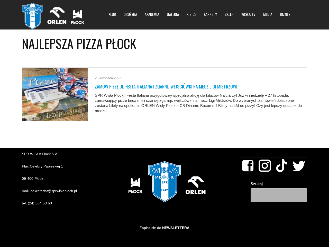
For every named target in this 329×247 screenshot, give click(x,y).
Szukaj (257, 184)
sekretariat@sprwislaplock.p (53, 191)
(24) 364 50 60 (40, 203)
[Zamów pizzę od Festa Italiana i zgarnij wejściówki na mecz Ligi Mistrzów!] (55, 94)
